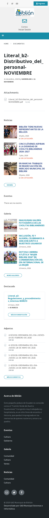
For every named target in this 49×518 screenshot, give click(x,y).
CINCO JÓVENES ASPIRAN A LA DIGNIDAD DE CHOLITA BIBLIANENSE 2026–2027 (32, 147)
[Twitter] (12, 4)
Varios (6, 463)
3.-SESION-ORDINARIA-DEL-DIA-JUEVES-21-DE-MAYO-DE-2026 (23, 356)
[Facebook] (21, 492)
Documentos (18, 44)
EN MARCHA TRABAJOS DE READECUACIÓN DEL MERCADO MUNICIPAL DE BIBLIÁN (32, 167)
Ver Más (10, 185)
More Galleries (13, 275)
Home (6, 44)
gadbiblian (26, 79)
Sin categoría (27, 138)
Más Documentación (19, 315)
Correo (24, 27)
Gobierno (8, 440)
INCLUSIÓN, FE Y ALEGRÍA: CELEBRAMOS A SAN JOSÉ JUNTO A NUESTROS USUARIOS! (31, 239)
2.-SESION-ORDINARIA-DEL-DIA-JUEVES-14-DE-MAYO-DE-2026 (23, 366)
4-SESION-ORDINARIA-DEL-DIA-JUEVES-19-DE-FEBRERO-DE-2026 (26, 336)
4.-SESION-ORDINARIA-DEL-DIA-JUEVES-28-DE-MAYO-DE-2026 (23, 346)
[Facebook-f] (8, 4)
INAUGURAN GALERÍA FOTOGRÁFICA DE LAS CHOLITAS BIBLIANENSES (31, 223)
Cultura (7, 436)
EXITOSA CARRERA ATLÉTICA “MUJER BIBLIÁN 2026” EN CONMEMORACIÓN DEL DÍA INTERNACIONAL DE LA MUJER (31, 258)
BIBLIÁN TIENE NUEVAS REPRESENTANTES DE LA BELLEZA (31, 129)
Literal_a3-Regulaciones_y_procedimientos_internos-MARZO (24, 298)
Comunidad (9, 456)
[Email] (6, 492)
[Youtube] (17, 4)
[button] (2, 35)
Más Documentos (14, 377)
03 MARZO (14, 307)
